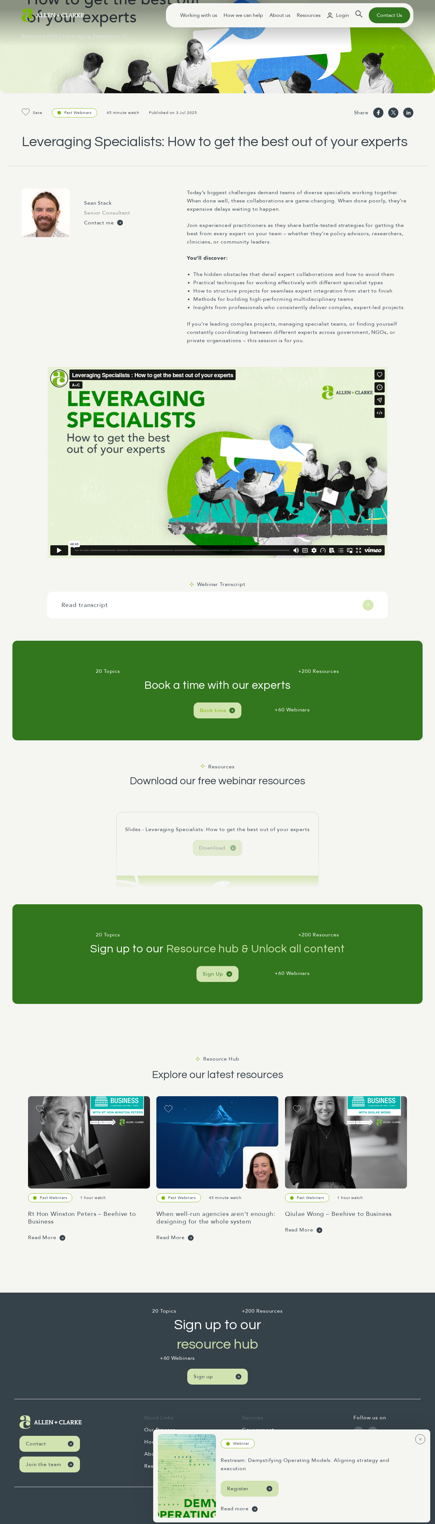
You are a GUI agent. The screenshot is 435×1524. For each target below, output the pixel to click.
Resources (309, 15)
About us (279, 15)
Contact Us (389, 15)
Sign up (203, 1376)
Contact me (99, 222)
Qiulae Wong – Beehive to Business (338, 1214)
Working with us (198, 15)
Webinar (241, 1443)
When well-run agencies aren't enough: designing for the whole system (215, 1218)
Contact (36, 1443)
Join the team (43, 1464)
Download (212, 847)
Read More (42, 1237)
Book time (213, 710)
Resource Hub (40, 35)
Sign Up (213, 973)
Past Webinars (78, 112)
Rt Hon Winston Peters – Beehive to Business (82, 1218)
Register (238, 1488)
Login (342, 15)
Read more (235, 1508)
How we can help (243, 15)
